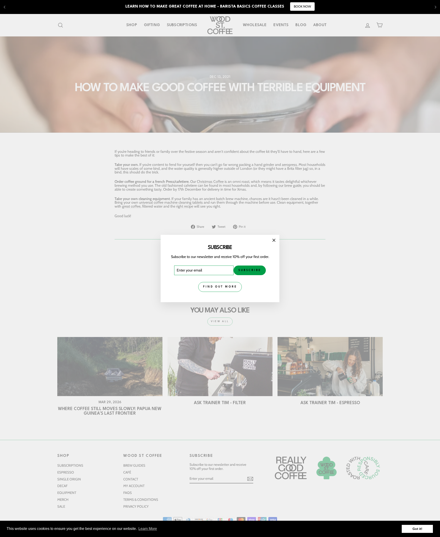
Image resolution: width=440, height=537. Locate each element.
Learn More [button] (147, 529)
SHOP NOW (279, 6)
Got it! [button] (417, 529)
